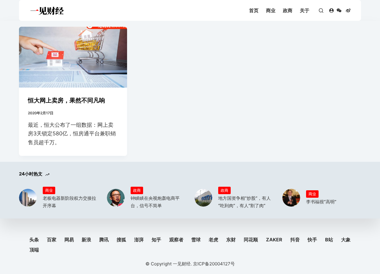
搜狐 (121, 240)
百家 (51, 240)
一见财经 (182, 264)
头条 (34, 240)
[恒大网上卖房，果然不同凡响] (73, 57)
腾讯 (104, 240)
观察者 (176, 240)
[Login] (331, 10)
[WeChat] (339, 10)
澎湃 (139, 240)
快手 (312, 240)
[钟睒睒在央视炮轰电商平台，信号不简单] (116, 198)
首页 (254, 10)
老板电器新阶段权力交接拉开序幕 (69, 201)
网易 (69, 240)
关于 (304, 10)
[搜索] (321, 10)
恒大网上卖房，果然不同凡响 (66, 100)
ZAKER (274, 240)
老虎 (213, 240)
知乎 (156, 240)
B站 (329, 240)
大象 (346, 240)
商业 (271, 10)
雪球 (196, 240)
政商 (287, 10)
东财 (231, 240)
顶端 (34, 250)
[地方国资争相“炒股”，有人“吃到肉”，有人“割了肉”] (203, 198)
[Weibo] (348, 10)
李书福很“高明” (321, 202)
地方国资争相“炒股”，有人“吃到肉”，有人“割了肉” (244, 201)
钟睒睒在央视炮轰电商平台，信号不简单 (155, 201)
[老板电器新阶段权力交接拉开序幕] (28, 198)
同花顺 (251, 240)
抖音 (295, 240)
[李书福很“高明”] (291, 198)
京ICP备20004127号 (214, 264)
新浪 (86, 240)
